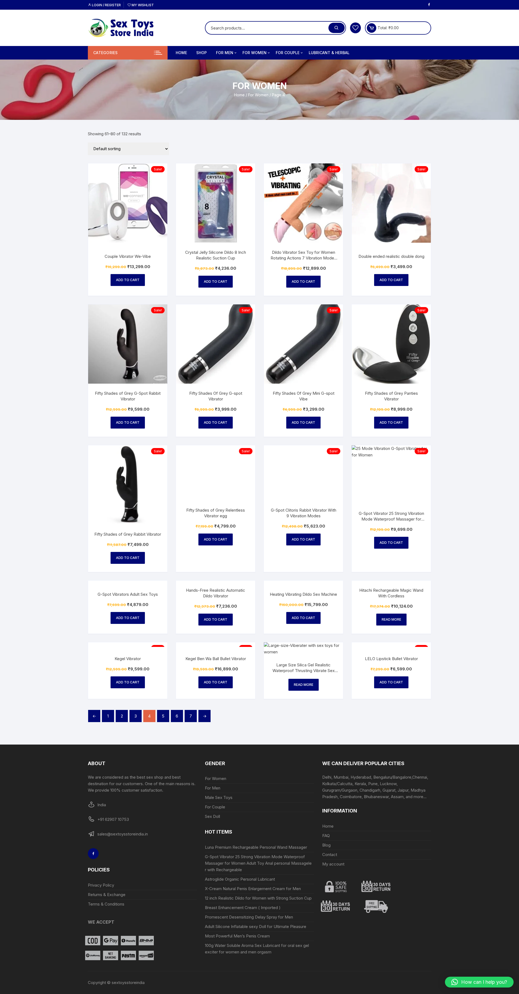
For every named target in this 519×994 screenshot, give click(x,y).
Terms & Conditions (106, 904)
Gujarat (388, 790)
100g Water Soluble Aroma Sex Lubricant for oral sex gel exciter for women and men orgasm (257, 948)
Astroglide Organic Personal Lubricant (240, 879)
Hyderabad (361, 777)
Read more (391, 619)
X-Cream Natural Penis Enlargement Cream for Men (253, 888)
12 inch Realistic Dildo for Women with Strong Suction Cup (258, 898)
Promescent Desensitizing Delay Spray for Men (249, 917)
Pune (373, 783)
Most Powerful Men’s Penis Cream (237, 936)
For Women (254, 52)
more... (420, 796)
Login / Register (106, 5)
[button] (479, 982)
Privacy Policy (101, 885)
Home (181, 52)
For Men (224, 52)
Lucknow (388, 783)
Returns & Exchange (106, 894)
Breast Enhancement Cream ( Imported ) (243, 907)
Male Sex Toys (218, 797)
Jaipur (403, 790)
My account (333, 864)
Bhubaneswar (376, 796)
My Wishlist (142, 5)
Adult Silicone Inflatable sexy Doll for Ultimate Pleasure (255, 926)
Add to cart (127, 280)
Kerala (360, 783)
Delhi (326, 777)
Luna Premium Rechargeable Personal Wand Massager (256, 847)
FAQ (326, 835)
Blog (326, 845)
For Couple (288, 52)
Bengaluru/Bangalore (392, 777)
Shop (201, 52)
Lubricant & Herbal (329, 52)
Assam (397, 796)
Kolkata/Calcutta (337, 783)
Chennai (419, 777)
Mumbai (341, 777)
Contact (329, 854)
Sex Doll (212, 816)
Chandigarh (370, 790)
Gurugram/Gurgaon (339, 790)
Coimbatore (351, 796)
